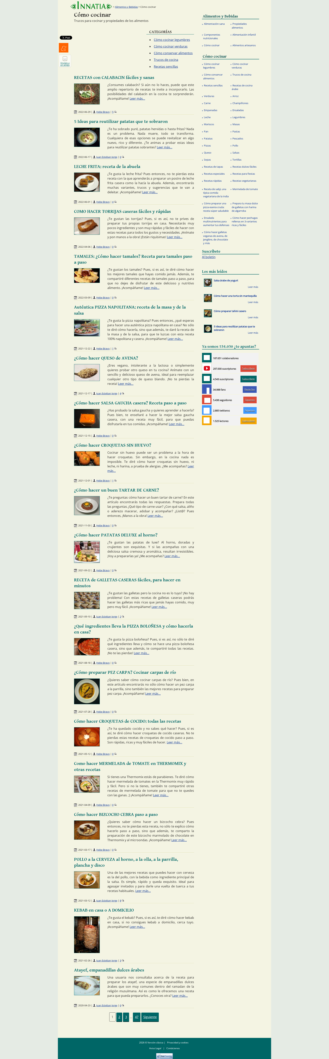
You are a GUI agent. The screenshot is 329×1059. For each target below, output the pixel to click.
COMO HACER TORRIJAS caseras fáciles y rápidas (122, 211)
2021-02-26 (84, 960)
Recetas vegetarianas (244, 180)
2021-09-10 (84, 616)
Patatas (208, 138)
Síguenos (250, 399)
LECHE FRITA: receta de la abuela (107, 166)
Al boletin (209, 257)
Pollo (235, 145)
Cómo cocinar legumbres (172, 40)
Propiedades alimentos (239, 25)
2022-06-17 (84, 157)
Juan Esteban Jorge (106, 157)
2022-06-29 (84, 112)
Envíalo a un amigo (65, 63)
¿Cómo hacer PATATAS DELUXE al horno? (115, 535)
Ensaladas (238, 110)
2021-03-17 (84, 849)
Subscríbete (248, 368)
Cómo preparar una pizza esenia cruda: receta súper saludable (216, 207)
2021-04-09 (84, 805)
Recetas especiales (214, 173)
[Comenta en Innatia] (207, 357)
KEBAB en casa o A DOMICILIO (104, 910)
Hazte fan (249, 389)
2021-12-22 (84, 348)
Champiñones (240, 103)
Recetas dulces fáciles (244, 166)
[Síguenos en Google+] (207, 399)
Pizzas (207, 145)
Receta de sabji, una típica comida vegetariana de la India (216, 192)
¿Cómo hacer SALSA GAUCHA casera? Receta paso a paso (130, 403)
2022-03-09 (84, 297)
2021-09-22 (84, 570)
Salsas (235, 152)
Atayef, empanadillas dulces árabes (109, 970)
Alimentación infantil (244, 34)
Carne (207, 103)
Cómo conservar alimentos (173, 53)
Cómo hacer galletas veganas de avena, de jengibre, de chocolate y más (215, 237)
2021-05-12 (84, 754)
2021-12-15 (84, 435)
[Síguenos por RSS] (207, 420)
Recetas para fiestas (243, 173)
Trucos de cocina (166, 60)
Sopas (207, 159)
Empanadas (210, 110)
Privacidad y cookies (177, 1042)
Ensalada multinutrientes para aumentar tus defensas (216, 221)
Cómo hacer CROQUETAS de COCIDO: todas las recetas (127, 721)
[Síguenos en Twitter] (207, 410)
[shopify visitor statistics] (164, 1054)
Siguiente (150, 1017)
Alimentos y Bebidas (126, 7)
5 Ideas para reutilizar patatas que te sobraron (121, 121)
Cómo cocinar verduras (171, 46)
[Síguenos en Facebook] (207, 389)
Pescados (237, 138)
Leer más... (137, 98)
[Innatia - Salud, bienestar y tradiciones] (91, 5)
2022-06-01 (84, 202)
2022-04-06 (84, 246)
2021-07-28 (84, 711)
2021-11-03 (84, 525)
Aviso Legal (155, 1048)
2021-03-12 (84, 900)
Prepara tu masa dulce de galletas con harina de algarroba (245, 207)
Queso (207, 152)
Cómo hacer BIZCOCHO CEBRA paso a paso (116, 814)
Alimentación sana (214, 23)
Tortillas (236, 159)
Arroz (235, 96)
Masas (236, 124)
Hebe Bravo (103, 112)
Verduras (209, 96)
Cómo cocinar (212, 45)
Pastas (236, 131)
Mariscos (209, 124)
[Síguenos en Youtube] (207, 368)
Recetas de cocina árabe (242, 87)
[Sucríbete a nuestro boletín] (207, 378)
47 (136, 1017)
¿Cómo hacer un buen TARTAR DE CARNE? (116, 490)
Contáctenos (173, 1048)
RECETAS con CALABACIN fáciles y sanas (114, 77)
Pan (206, 131)
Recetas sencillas (166, 66)
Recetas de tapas (213, 166)
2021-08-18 (84, 662)
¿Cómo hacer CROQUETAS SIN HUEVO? (112, 445)
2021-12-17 (84, 393)
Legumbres (238, 117)
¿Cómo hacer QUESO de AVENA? (106, 358)
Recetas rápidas (213, 180)
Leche (207, 117)
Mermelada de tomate (245, 189)
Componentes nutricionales (211, 36)
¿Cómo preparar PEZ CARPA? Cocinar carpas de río (125, 672)
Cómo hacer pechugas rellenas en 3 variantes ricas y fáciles (245, 221)
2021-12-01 (84, 480)
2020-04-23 (84, 1005)
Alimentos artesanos (244, 45)
